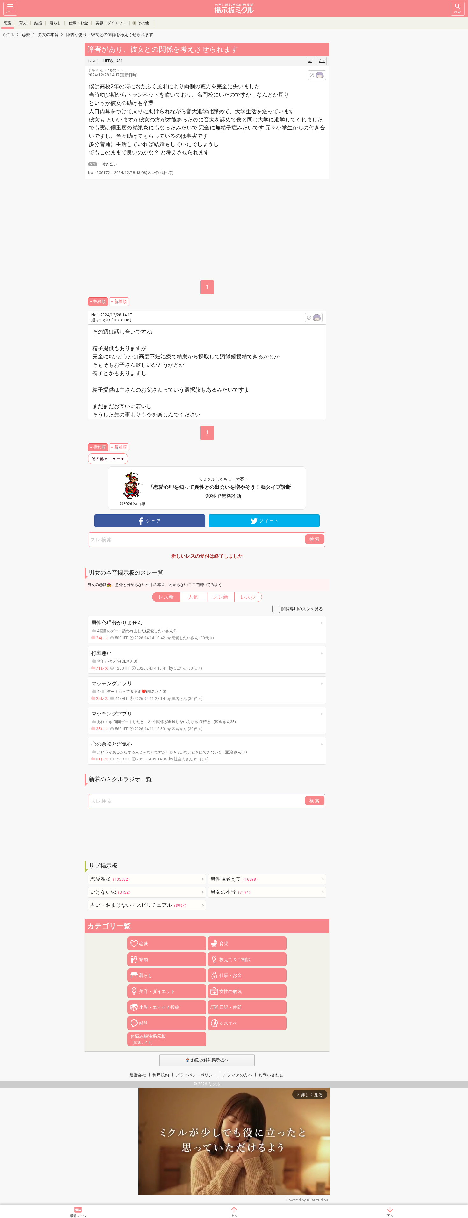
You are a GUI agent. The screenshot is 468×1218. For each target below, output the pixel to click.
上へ (234, 1216)
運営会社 (138, 1075)
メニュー (10, 12)
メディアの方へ (237, 1075)
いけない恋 (111, 892)
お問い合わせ (271, 1075)
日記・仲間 (230, 1007)
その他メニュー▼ (107, 458)
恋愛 (7, 23)
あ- (310, 61)
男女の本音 (231, 892)
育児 (23, 23)
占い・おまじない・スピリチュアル (139, 905)
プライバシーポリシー (196, 1075)
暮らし (55, 23)
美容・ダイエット (111, 23)
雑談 (143, 1023)
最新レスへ (78, 1216)
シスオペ (228, 1023)
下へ (390, 1216)
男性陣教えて (235, 879)
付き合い (109, 164)
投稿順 (99, 301)
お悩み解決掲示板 (148, 1039)
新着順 (120, 301)
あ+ (322, 61)
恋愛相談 (111, 879)
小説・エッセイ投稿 (159, 1007)
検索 (457, 12)
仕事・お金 (78, 23)
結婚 (38, 23)
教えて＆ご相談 (235, 959)
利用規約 (160, 1075)
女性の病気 (230, 991)
